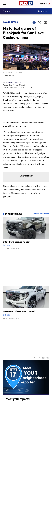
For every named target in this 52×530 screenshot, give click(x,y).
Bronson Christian (13, 82)
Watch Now (44, 4)
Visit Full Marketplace (40, 214)
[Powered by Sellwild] (45, 358)
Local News (10, 22)
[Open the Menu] (4, 4)
